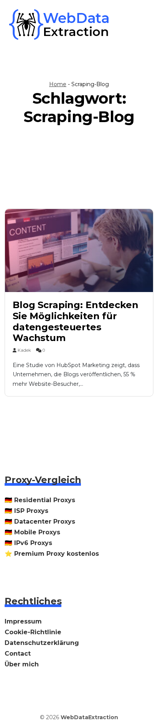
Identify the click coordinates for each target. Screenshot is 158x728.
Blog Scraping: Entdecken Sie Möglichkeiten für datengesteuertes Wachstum (75, 321)
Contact (18, 653)
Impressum (23, 621)
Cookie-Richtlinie (33, 632)
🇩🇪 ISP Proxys (26, 510)
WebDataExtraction (89, 717)
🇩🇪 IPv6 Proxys (28, 543)
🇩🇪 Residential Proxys (40, 500)
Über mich (22, 664)
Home (57, 84)
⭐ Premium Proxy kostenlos (52, 553)
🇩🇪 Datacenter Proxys (40, 521)
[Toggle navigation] (138, 24)
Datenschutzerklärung (42, 642)
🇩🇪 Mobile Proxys (32, 532)
